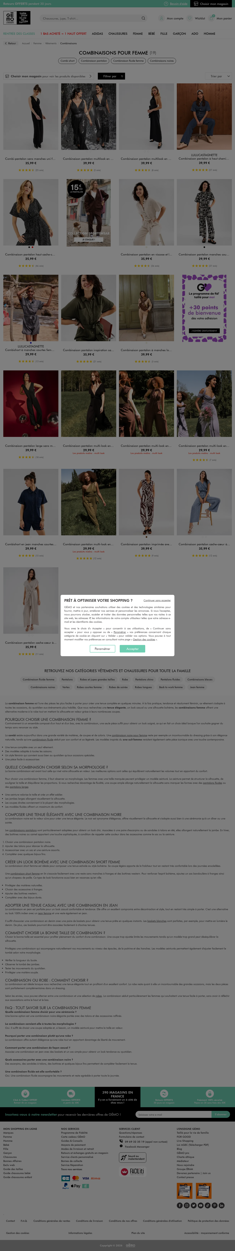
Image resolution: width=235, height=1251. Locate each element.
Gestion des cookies (144, 639)
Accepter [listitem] (132, 648)
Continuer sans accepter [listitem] (157, 600)
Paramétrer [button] (120, 632)
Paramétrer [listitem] (102, 648)
